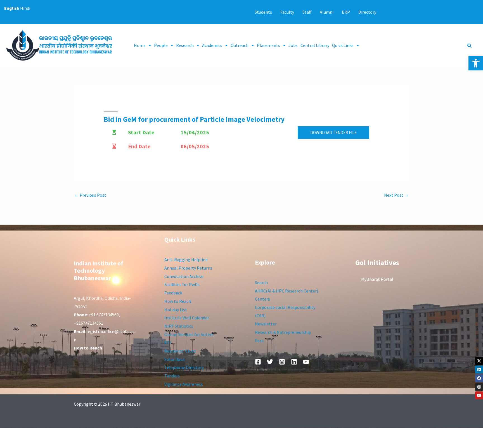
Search (261, 282)
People (161, 45)
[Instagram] (479, 387)
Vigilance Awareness (183, 384)
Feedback (173, 293)
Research (185, 45)
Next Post (396, 195)
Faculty (287, 12)
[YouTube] (306, 362)
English (11, 8)
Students (263, 12)
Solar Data (174, 359)
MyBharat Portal (377, 279)
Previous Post (90, 195)
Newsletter (266, 324)
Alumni (326, 12)
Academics (212, 45)
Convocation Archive (183, 276)
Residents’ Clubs (180, 351)
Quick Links (343, 45)
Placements (268, 45)
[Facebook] (479, 378)
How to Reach (177, 301)
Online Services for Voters (189, 334)
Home (140, 45)
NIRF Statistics (178, 326)
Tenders (172, 376)
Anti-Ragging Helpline (186, 259)
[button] (475, 63)
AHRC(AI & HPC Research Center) (286, 291)
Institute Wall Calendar (186, 317)
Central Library (314, 45)
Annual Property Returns (188, 268)
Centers (262, 299)
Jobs (293, 45)
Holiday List (175, 309)
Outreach (239, 45)
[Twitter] (270, 362)
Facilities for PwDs (182, 284)
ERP (346, 12)
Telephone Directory (184, 367)
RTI (167, 342)
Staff (306, 12)
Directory (367, 12)
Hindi (25, 8)
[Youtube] (479, 395)
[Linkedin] (479, 370)
